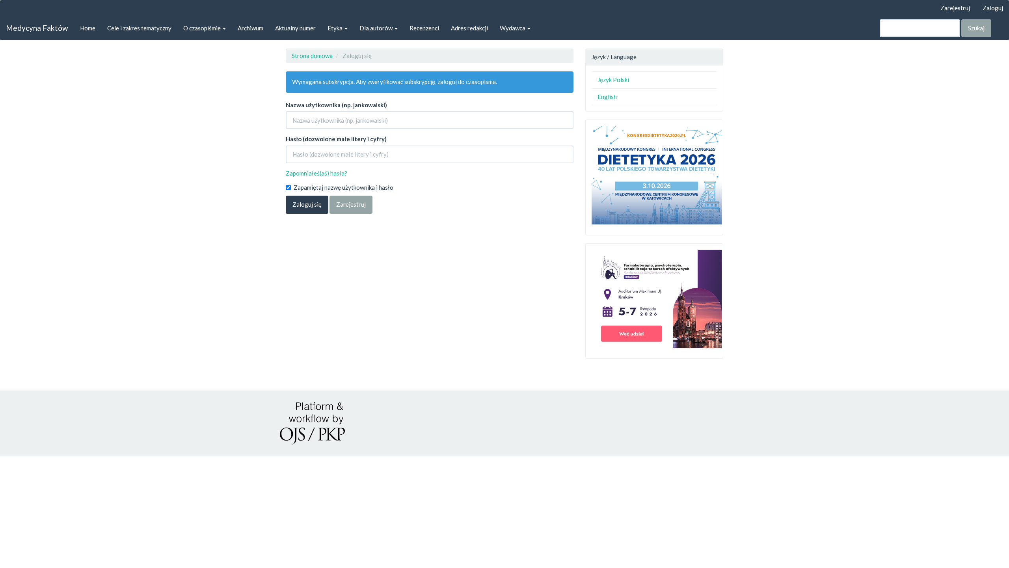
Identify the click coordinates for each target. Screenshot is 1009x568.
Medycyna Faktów (37, 27)
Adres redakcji (469, 28)
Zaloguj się (307, 204)
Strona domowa (312, 55)
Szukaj (976, 28)
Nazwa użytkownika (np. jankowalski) (336, 104)
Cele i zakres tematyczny (139, 28)
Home (87, 28)
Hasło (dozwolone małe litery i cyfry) (336, 138)
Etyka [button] (336, 28)
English (607, 96)
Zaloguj (993, 7)
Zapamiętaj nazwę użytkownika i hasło (343, 187)
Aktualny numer (295, 28)
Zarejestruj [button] (351, 204)
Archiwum (250, 28)
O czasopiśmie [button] (202, 28)
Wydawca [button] (513, 28)
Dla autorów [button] (376, 28)
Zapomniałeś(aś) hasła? (316, 173)
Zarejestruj (955, 7)
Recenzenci (424, 28)
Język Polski (613, 79)
